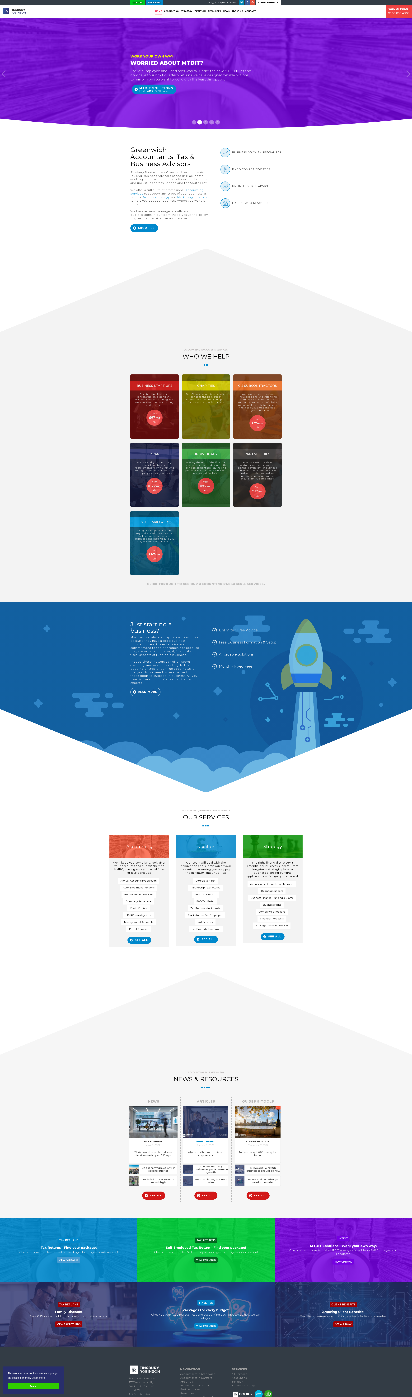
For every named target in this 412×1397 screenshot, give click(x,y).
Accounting (171, 11)
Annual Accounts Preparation (139, 880)
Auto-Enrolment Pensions (138, 887)
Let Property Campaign (206, 929)
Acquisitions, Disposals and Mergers (271, 884)
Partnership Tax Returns (205, 887)
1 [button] (194, 122)
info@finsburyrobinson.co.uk (223, 2)
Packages (154, 2)
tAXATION (200, 11)
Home (158, 11)
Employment (205, 1141)
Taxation (237, 1381)
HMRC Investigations (138, 915)
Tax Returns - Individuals (205, 908)
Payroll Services (138, 929)
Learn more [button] (38, 1377)
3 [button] (205, 122)
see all (141, 940)
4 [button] (212, 122)
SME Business (153, 1141)
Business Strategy (156, 197)
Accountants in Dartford (196, 1377)
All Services (239, 1373)
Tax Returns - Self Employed (205, 915)
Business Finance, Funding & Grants (271, 897)
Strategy (186, 11)
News (226, 11)
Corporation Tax (205, 880)
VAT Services (205, 922)
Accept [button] (33, 1386)
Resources (214, 11)
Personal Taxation (205, 894)
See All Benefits (153, 96)
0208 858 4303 (399, 13)
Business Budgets (272, 890)
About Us (237, 11)
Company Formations (271, 911)
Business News (190, 1389)
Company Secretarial (138, 901)
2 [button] (200, 122)
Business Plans (272, 904)
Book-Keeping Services (138, 894)
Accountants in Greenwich (197, 1373)
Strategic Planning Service (272, 925)
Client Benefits (268, 2)
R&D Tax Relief (205, 901)
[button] (4, 74)
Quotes (138, 2)
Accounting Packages (195, 1385)
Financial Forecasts (272, 918)
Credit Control (138, 908)
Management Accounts (138, 922)
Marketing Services (192, 197)
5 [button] (217, 122)
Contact (250, 11)
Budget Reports (258, 1141)
